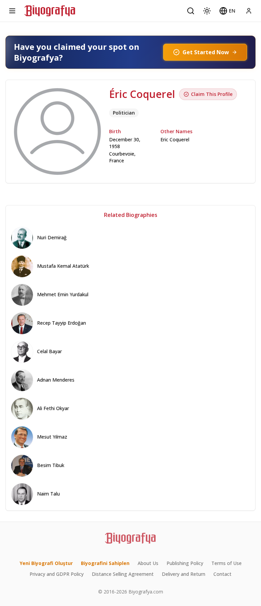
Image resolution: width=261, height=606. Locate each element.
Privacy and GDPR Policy (57, 574)
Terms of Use (226, 563)
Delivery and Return (183, 574)
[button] (227, 11)
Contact (222, 574)
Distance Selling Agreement (123, 574)
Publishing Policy (185, 563)
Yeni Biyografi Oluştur (46, 563)
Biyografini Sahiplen (105, 563)
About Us (148, 563)
